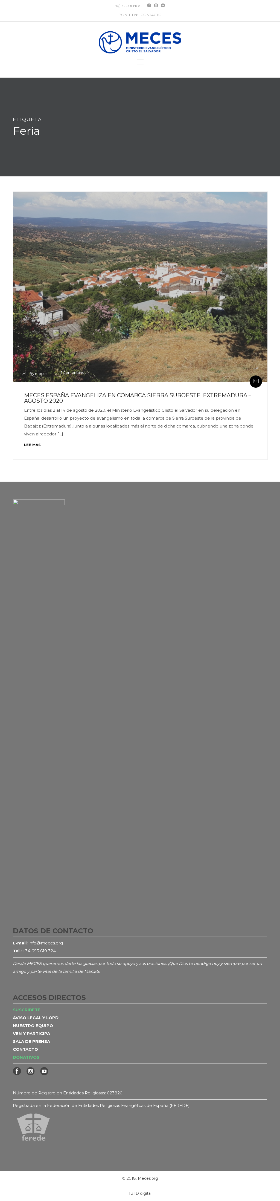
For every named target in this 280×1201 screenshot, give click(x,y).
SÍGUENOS (132, 6)
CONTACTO (151, 15)
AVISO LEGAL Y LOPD (36, 1017)
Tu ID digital (140, 1193)
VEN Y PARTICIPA (31, 1033)
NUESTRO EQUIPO (33, 1025)
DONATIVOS (26, 1057)
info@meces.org (46, 943)
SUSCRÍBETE (26, 1009)
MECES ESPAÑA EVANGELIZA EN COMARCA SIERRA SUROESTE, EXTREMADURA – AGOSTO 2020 (137, 398)
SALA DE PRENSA (31, 1041)
